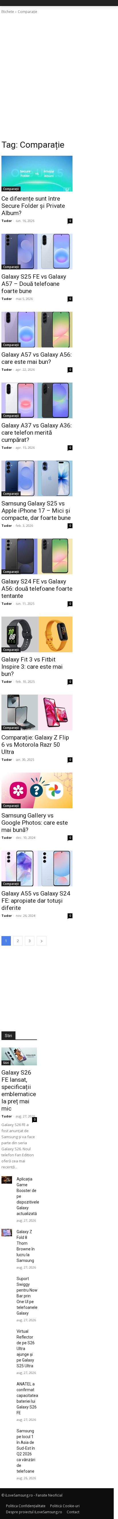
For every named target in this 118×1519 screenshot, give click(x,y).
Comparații (11, 189)
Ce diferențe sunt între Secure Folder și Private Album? (33, 205)
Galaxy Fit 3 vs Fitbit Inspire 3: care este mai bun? (32, 666)
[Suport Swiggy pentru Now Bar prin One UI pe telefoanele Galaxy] (6, 1279)
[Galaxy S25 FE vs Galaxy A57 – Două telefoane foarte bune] (36, 251)
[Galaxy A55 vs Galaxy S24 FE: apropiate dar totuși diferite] (36, 868)
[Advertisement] (59, 77)
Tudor (6, 220)
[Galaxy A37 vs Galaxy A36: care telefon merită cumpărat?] (36, 400)
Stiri (6, 1063)
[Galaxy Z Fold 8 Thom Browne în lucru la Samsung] (6, 1232)
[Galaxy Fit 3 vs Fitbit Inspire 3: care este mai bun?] (36, 634)
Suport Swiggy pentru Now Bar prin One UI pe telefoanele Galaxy (27, 1295)
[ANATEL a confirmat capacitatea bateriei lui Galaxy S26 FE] (6, 1385)
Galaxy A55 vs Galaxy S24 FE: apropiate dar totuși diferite (35, 900)
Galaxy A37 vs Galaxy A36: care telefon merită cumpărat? (36, 432)
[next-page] (41, 941)
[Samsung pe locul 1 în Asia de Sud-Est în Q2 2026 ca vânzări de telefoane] (6, 1432)
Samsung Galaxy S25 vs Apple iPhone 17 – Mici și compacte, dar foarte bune (36, 510)
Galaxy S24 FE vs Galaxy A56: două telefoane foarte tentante (36, 588)
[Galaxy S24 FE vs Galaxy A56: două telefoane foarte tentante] (36, 556)
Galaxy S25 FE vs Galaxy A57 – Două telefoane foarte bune (33, 283)
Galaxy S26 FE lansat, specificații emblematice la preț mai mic (18, 1090)
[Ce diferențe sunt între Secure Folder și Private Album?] (36, 173)
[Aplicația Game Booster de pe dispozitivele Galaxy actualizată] (6, 1180)
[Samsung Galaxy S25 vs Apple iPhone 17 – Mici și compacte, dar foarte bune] (36, 478)
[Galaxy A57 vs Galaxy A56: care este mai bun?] (36, 329)
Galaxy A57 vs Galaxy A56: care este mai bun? (36, 358)
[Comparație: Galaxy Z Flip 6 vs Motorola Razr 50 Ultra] (36, 712)
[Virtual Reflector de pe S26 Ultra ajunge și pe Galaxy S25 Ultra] (6, 1332)
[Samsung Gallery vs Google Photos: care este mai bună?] (36, 790)
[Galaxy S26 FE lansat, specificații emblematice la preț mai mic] (19, 1056)
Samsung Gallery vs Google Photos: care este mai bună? (34, 822)
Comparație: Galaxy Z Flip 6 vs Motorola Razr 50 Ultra (35, 744)
